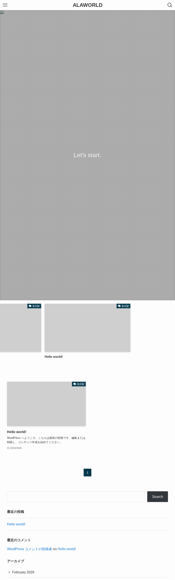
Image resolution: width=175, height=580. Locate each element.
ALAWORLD (87, 5)
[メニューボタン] (5, 5)
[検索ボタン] (170, 5)
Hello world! (16, 524)
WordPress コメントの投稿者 (29, 549)
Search (157, 497)
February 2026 (23, 572)
